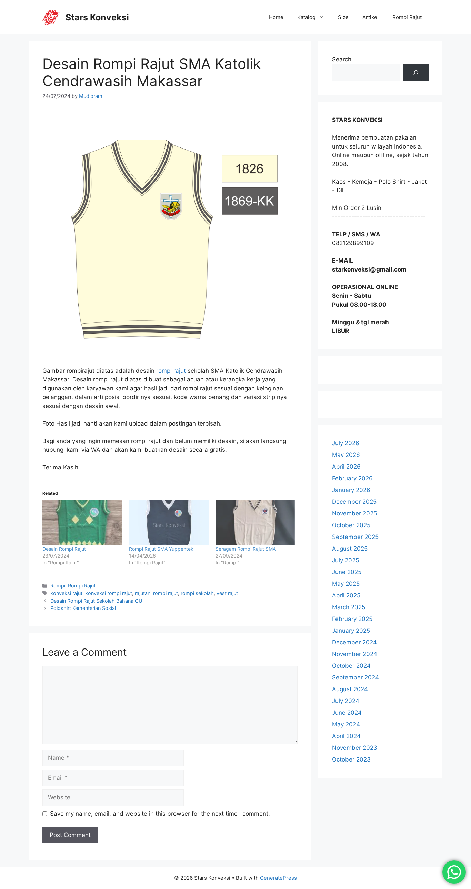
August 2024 (350, 689)
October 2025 (351, 525)
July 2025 (345, 560)
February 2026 (352, 478)
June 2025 (346, 572)
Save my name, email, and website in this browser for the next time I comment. (160, 813)
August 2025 (350, 548)
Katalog (306, 17)
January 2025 (351, 630)
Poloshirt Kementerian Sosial (83, 608)
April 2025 (346, 595)
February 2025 (352, 618)
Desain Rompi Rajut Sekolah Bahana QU (96, 601)
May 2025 (346, 583)
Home (276, 17)
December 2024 (354, 642)
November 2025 (354, 513)
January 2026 (351, 490)
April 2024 (346, 736)
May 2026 (346, 454)
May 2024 (346, 724)
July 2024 (345, 700)
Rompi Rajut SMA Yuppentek (161, 549)
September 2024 (355, 677)
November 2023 (354, 747)
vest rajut (227, 593)
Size (343, 17)
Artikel (370, 17)
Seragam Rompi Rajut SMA (246, 549)
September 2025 (355, 536)
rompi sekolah (197, 593)
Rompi (57, 586)
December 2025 (354, 501)
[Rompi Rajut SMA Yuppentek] (169, 523)
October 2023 (351, 759)
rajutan (142, 593)
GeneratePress (278, 878)
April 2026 (346, 466)
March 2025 (348, 607)
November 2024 (354, 654)
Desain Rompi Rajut (64, 549)
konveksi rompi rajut (108, 593)
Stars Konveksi (97, 17)
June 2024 (347, 712)
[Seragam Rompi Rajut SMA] (255, 523)
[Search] (416, 73)
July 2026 (345, 443)
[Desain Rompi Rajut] (82, 523)
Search (341, 59)
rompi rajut (171, 370)
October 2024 (351, 665)
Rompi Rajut (407, 17)
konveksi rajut (66, 593)
